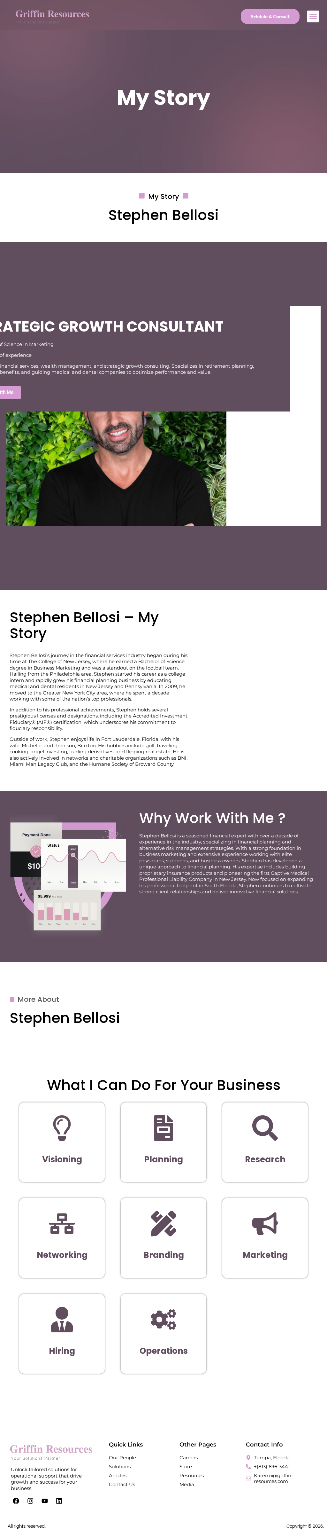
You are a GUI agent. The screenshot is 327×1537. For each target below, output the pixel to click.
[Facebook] (16, 1500)
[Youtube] (44, 1500)
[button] (313, 17)
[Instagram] (30, 1500)
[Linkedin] (59, 1500)
